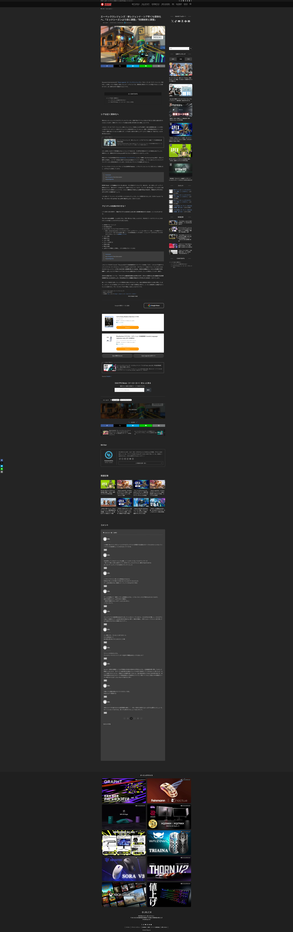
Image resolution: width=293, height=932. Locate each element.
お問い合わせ (164, 927)
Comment (108, 175)
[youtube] (183, 1)
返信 (105, 550)
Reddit (108, 376)
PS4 (108, 293)
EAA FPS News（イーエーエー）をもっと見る (122, 102)
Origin (116, 293)
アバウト (128, 927)
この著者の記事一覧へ (140, 463)
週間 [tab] (173, 59)
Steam (120, 293)
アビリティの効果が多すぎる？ (118, 100)
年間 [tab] (188, 59)
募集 (149, 927)
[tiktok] (181, 1)
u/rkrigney (110, 177)
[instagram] (125, 459)
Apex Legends (106, 22)
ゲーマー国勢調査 (155, 927)
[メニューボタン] (190, 4)
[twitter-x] (179, 1)
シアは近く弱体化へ (113, 98)
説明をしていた (122, 234)
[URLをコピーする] (158, 66)
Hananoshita (108, 460)
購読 (148, 390)
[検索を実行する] (190, 48)
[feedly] (187, 1)
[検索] (191, 1)
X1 (124, 293)
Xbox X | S (128, 293)
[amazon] (185, 1)
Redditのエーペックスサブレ (127, 157)
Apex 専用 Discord (117, 355)
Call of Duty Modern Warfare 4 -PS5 (127, 317)
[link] (120, 459)
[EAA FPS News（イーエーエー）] (106, 4)
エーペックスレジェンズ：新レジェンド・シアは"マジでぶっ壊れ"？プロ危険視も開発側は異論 (139, 140)
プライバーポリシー (136, 927)
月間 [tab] (181, 59)
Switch (133, 293)
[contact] (189, 1)
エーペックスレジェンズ (133, 82)
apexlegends (110, 179)
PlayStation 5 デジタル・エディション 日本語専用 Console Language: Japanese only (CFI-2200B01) (137, 337)
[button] (107, 66)
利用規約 (144, 927)
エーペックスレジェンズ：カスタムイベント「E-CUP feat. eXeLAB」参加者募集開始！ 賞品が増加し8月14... (139, 366)
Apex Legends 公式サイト (149, 355)
